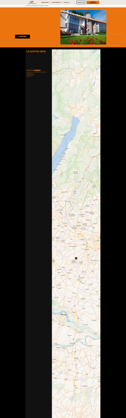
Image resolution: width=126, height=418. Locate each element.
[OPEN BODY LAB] (69, 2)
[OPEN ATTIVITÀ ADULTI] (49, 2)
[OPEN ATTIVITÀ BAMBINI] (61, 2)
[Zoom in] (99, 51)
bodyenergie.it (29, 76)
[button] (76, 258)
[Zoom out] (99, 53)
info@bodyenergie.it (30, 74)
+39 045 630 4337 (29, 73)
